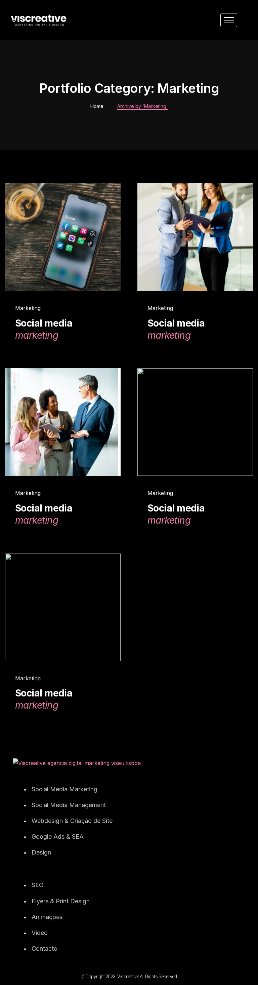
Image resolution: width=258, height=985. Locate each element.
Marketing (28, 308)
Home (96, 106)
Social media (43, 329)
